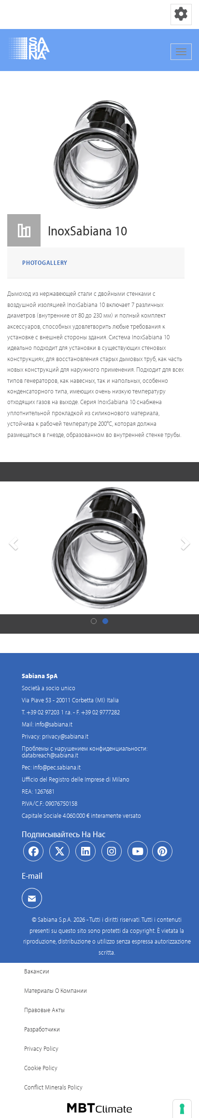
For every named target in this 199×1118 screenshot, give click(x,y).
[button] (12, 548)
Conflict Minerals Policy (53, 1087)
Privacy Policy (41, 1048)
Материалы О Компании (55, 990)
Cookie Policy (40, 1067)
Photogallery (45, 262)
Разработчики (42, 1029)
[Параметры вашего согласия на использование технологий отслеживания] (182, 1109)
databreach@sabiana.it (50, 755)
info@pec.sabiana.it (57, 767)
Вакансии (36, 971)
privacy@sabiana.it (65, 736)
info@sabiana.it (53, 724)
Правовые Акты (44, 1009)
